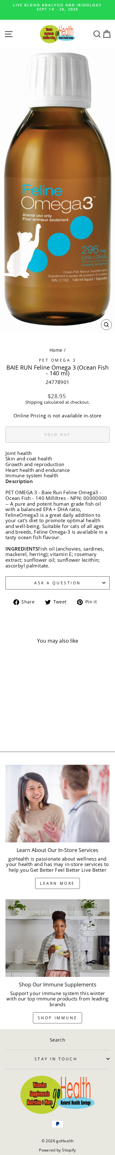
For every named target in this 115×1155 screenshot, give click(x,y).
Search (57, 1040)
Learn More (57, 883)
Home (56, 350)
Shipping (34, 402)
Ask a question (57, 582)
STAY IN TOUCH (56, 1058)
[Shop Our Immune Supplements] (57, 938)
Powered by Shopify (57, 1150)
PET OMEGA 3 (57, 360)
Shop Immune (58, 1018)
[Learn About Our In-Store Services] (57, 804)
